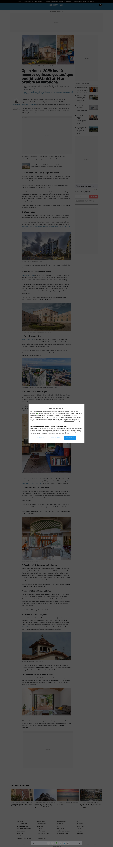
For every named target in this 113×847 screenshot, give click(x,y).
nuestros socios (53, 411)
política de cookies (69, 421)
